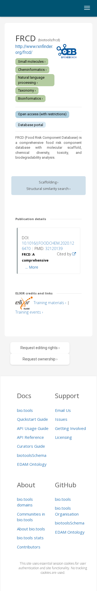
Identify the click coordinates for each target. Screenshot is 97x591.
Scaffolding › (48, 182)
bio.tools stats (30, 537)
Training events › (29, 312)
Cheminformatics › (32, 70)
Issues (61, 419)
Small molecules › (32, 62)
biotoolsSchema (31, 455)
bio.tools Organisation (67, 510)
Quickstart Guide (32, 419)
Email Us (63, 410)
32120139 (54, 248)
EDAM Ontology (32, 464)
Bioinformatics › (30, 98)
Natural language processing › (31, 80)
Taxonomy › (27, 90)
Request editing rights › (40, 348)
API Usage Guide (32, 428)
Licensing (63, 437)
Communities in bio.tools (31, 516)
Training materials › (50, 302)
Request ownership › (40, 359)
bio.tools (25, 410)
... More (31, 267)
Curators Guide (31, 446)
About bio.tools (31, 528)
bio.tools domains (25, 501)
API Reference (30, 437)
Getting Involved (70, 428)
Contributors (28, 547)
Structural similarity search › (48, 188)
